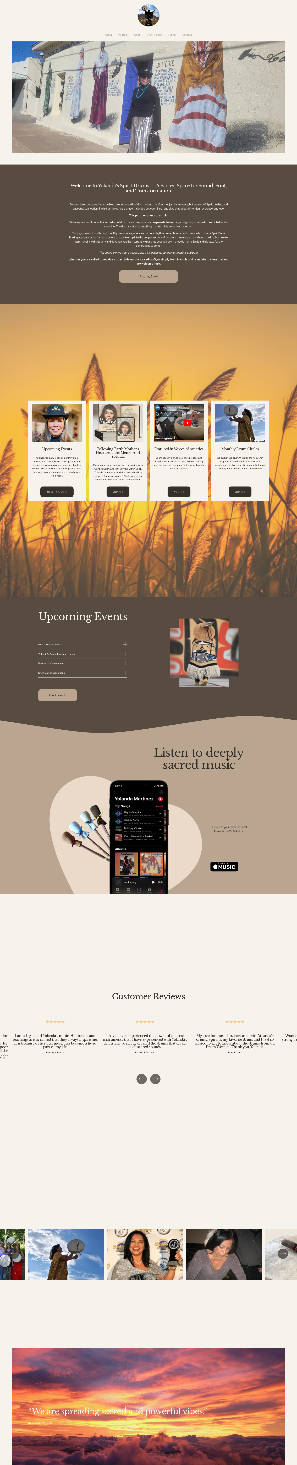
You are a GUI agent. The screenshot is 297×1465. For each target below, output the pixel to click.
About (108, 34)
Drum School (154, 34)
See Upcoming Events (57, 492)
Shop (137, 34)
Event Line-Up (57, 695)
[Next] (155, 1079)
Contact (187, 34)
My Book (123, 34)
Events (172, 34)
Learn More (118, 492)
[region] (148, 1040)
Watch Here (179, 492)
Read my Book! (149, 276)
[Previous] (141, 1079)
